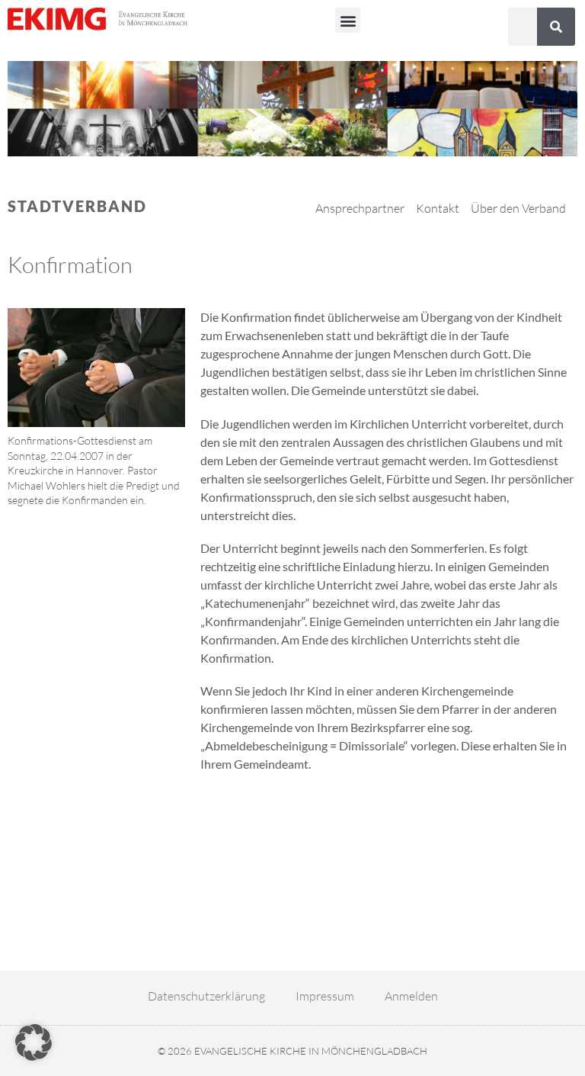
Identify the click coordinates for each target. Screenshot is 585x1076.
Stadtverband (77, 206)
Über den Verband (518, 208)
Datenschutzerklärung (206, 996)
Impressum (325, 996)
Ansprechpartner (359, 208)
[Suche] (556, 27)
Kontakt (437, 208)
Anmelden (411, 996)
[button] (347, 20)
